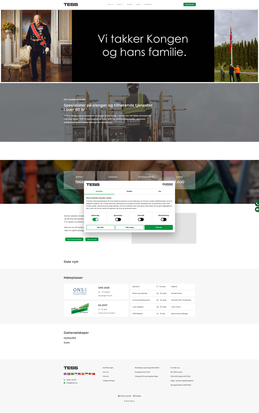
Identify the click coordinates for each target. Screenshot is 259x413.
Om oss (109, 4)
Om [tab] (160, 191)
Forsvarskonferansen (141, 300)
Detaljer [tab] (129, 191)
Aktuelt (119, 4)
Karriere (138, 4)
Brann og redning (140, 293)
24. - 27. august (104, 292)
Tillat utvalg (129, 227)
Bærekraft (129, 4)
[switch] (118, 219)
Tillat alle (159, 227)
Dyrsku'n (136, 286)
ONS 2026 (103, 287)
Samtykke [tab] (99, 191)
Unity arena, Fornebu (106, 313)
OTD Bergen (138, 314)
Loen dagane (138, 307)
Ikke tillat (100, 227)
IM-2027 (102, 305)
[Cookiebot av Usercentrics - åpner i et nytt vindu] (164, 184)
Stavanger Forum (105, 296)
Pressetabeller (148, 4)
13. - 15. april (102, 309)
